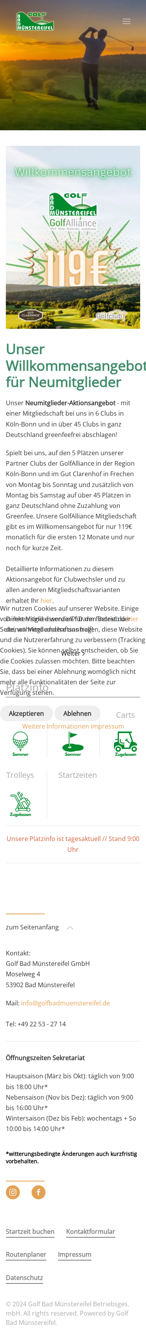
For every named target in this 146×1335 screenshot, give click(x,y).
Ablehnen (77, 713)
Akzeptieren (26, 713)
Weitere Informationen (55, 726)
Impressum (107, 726)
